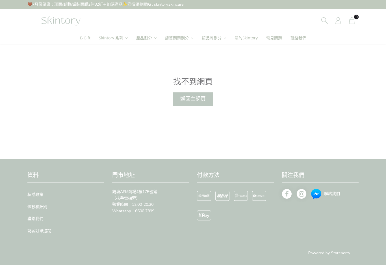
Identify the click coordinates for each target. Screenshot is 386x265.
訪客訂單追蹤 (39, 231)
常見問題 (274, 38)
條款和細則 (37, 206)
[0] (351, 20)
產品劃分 (144, 38)
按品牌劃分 (212, 38)
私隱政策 (35, 194)
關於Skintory (246, 38)
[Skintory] (59, 20)
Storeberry (340, 253)
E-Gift (85, 38)
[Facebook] (287, 194)
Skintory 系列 (111, 38)
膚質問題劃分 (177, 38)
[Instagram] (301, 194)
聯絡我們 (298, 38)
